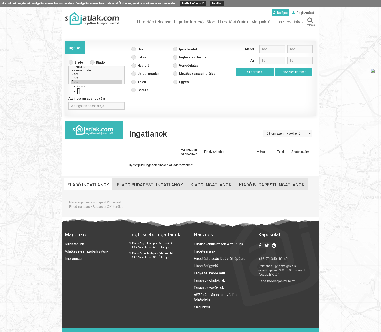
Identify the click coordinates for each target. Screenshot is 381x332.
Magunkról (261, 21)
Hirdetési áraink (233, 21)
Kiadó (100, 62)
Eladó (79, 62)
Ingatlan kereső (189, 21)
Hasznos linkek (289, 21)
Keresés (311, 25)
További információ (193, 3)
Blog (210, 21)
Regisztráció (305, 13)
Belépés (282, 13)
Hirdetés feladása (154, 21)
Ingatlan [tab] (75, 48)
